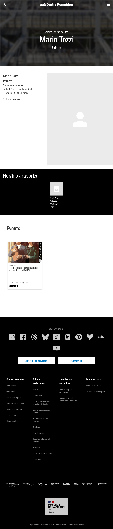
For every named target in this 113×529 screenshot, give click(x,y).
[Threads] (34, 338)
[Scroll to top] (106, 522)
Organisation (11, 391)
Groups (35, 389)
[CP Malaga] (57, 486)
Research (36, 447)
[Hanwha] (101, 486)
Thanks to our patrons (94, 385)
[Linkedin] (67, 338)
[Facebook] (23, 338)
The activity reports (13, 397)
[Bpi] (14, 486)
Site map (44, 524)
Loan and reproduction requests (41, 411)
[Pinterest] (78, 338)
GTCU (51, 524)
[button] (56, 229)
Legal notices (34, 524)
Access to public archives (42, 453)
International (11, 415)
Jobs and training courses (16, 403)
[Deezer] (89, 338)
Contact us (76, 360)
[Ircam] (30, 486)
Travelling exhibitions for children (42, 440)
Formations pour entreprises (65, 390)
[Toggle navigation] (108, 4)
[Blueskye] (45, 338)
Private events (38, 395)
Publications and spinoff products (42, 419)
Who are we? (11, 385)
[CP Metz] (44, 486)
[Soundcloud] (101, 338)
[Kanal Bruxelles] (72, 486)
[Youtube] (56, 349)
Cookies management (76, 524)
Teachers (36, 427)
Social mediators (39, 433)
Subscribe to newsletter (36, 360)
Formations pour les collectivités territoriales (68, 399)
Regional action (12, 421)
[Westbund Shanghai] (88, 486)
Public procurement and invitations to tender (42, 402)
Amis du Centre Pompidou (95, 391)
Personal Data (60, 524)
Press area (37, 459)
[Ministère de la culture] (56, 506)
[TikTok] (56, 338)
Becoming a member (14, 409)
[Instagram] (12, 338)
